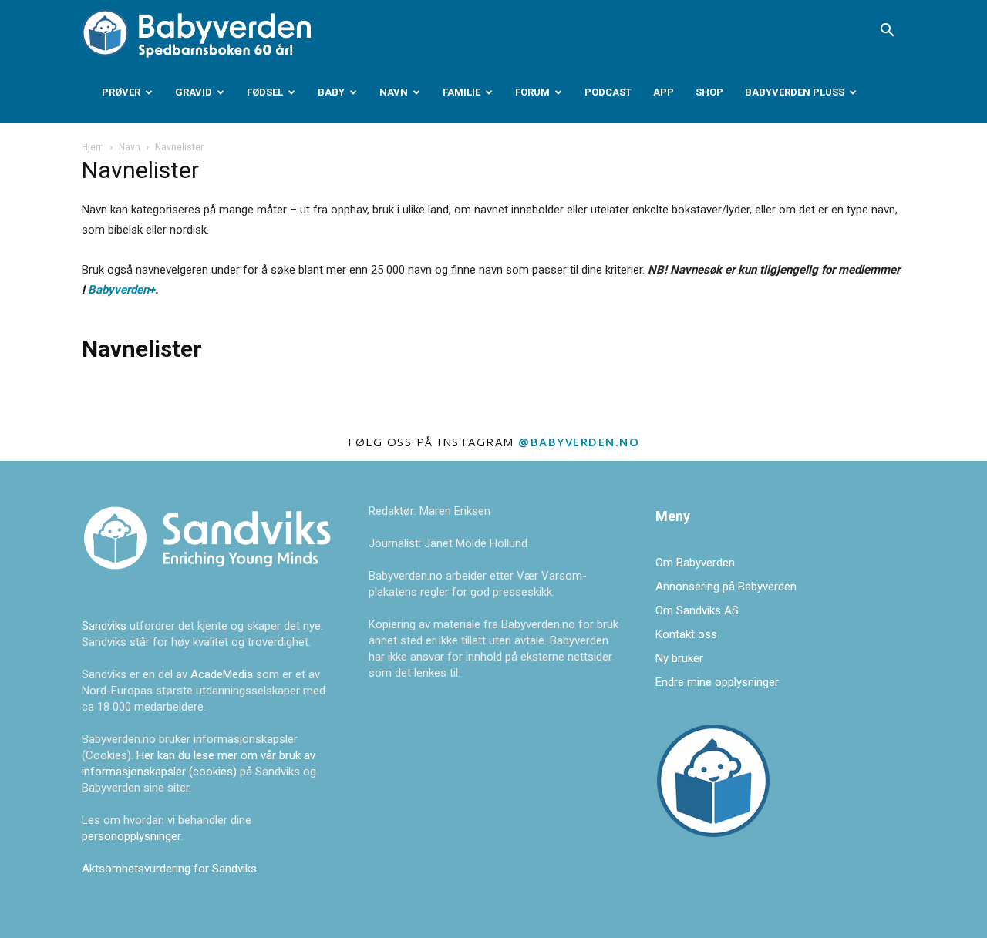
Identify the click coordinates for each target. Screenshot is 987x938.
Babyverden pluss (794, 92)
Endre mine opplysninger (717, 682)
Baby (331, 92)
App (663, 92)
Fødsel (265, 92)
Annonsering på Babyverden (726, 586)
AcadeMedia (223, 674)
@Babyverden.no (578, 441)
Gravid (193, 92)
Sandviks (104, 626)
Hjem (93, 147)
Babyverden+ (121, 290)
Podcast (608, 92)
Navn (393, 92)
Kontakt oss (686, 634)
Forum (532, 92)
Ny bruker (679, 658)
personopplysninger (131, 836)
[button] (886, 31)
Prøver (121, 92)
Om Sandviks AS (697, 610)
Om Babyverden (695, 563)
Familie (461, 92)
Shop (709, 92)
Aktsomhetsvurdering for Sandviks (169, 869)
